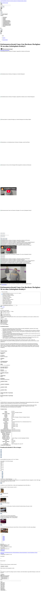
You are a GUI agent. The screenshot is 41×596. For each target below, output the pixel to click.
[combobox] (5, 5)
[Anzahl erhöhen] (6, 319)
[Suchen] (1, 7)
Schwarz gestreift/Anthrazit (7, 301)
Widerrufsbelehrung (16, 552)
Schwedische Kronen (6, 21)
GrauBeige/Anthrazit (6, 298)
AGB (5, 552)
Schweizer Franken (6, 20)
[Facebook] (2, 550)
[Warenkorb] (0, 10)
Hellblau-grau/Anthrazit (7, 300)
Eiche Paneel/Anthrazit (6, 296)
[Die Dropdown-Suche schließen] (3, 7)
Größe (1, 305)
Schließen (2, 574)
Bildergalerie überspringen (4, 50)
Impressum (2, 552)
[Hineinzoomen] (6, 239)
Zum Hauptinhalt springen (5, 0)
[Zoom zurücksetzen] (4, 239)
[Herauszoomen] (1, 239)
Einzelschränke (4, 284)
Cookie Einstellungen (31, 552)
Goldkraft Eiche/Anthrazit (7, 297)
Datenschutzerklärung (23, 552)
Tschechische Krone (6, 25)
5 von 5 (3, 306)
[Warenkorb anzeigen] (0, 33)
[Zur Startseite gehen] (4, 2)
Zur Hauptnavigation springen (21, 0)
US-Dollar (5, 17)
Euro (4, 26)
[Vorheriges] (1, 233)
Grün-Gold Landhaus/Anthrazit (8, 299)
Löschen (6, 566)
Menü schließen (4, 14)
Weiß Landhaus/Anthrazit (7, 303)
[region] (20, 167)
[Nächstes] (4, 233)
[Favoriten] (0, 9)
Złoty (4, 19)
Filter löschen (3, 590)
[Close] (0, 558)
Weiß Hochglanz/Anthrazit (7, 302)
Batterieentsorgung (9, 552)
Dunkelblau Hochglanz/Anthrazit (8, 295)
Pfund (4, 18)
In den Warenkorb (5, 320)
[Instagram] (2, 549)
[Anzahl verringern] (1, 319)
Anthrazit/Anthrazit (12, 293)
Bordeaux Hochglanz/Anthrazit (8, 294)
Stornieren (2, 566)
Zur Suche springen (13, 0)
